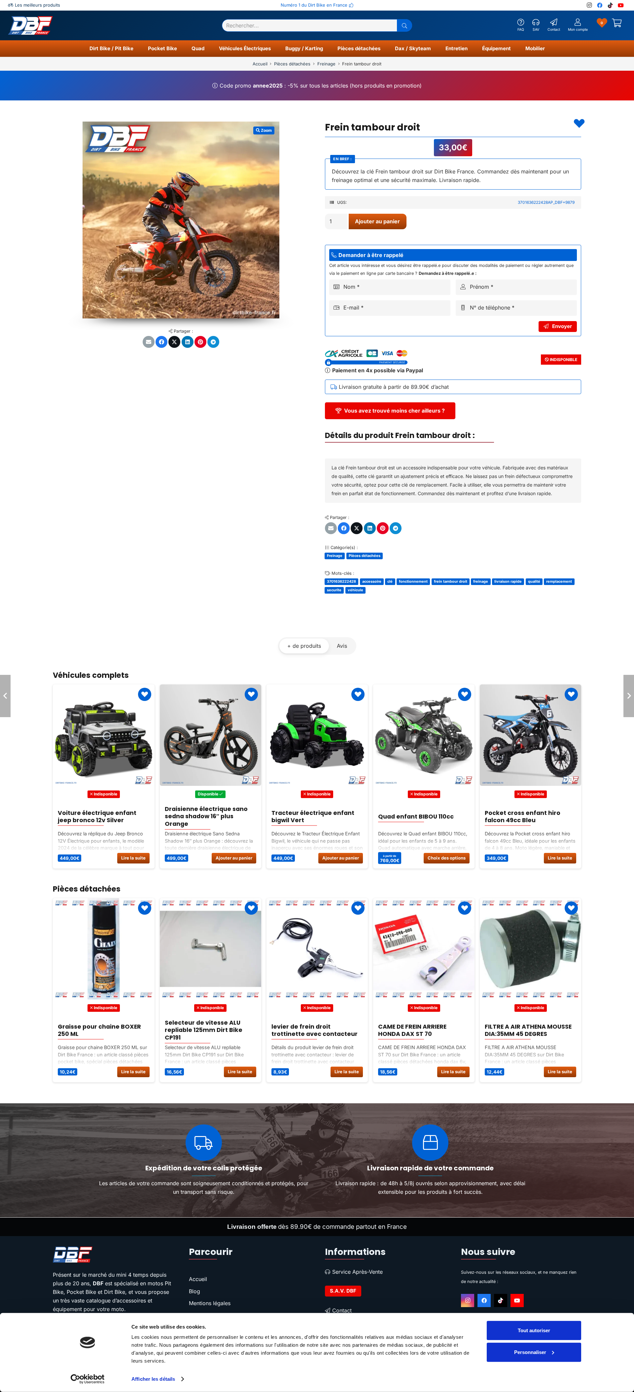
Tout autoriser (534, 1330)
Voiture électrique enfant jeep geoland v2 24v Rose (523, 816)
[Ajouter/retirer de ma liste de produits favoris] (579, 123)
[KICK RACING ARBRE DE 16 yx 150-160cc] (530, 949)
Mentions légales (209, 1303)
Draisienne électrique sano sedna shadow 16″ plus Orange (99, 816)
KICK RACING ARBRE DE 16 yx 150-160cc (526, 1030)
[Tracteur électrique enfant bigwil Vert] (210, 735)
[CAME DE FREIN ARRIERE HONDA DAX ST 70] (317, 949)
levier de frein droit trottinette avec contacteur (207, 1030)
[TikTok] (610, 5)
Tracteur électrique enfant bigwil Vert (205, 816)
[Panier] (616, 25)
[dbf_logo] (30, 25)
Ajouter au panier (377, 221)
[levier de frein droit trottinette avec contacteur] (210, 949)
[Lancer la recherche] (404, 25)
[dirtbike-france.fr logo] (113, 1255)
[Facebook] (599, 5)
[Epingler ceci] (200, 342)
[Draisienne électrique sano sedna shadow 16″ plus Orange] (103, 735)
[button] (136, 48)
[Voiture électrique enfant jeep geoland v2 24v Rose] (530, 735)
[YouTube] (621, 5)
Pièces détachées (292, 63)
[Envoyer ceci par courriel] (149, 342)
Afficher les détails (153, 1379)
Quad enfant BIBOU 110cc (309, 817)
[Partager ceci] (161, 342)
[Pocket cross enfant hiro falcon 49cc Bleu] (423, 735)
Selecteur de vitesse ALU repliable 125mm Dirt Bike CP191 (96, 1030)
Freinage (326, 63)
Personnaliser (530, 1352)
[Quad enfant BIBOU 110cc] (317, 735)
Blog (194, 1291)
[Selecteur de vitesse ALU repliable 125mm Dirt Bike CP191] (103, 949)
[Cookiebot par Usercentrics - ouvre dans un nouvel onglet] (88, 1379)
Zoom (266, 130)
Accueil (260, 63)
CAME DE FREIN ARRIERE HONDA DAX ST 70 (305, 1030)
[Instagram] (589, 5)
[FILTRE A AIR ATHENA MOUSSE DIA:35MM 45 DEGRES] (423, 949)
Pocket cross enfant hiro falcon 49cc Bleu (415, 816)
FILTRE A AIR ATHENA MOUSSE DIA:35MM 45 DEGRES (421, 1030)
